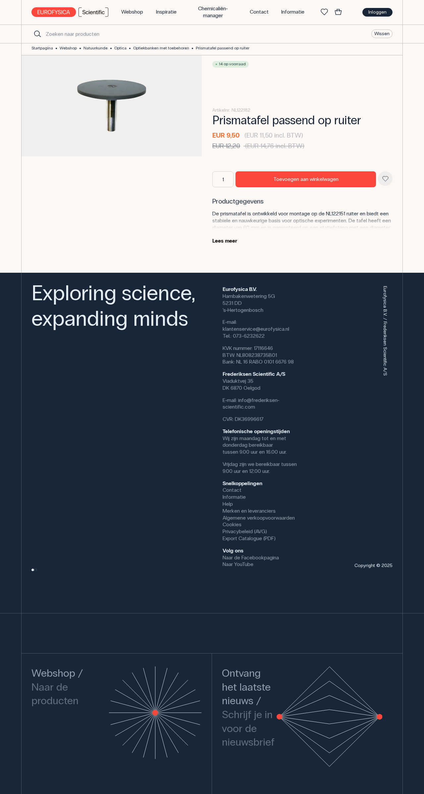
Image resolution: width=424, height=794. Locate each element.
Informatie (234, 497)
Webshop (68, 48)
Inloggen (377, 12)
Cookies (232, 524)
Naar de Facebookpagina (251, 557)
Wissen (382, 33)
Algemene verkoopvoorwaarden (259, 518)
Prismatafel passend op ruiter (222, 48)
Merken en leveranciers (249, 511)
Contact (232, 490)
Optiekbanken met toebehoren (161, 48)
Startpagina (42, 48)
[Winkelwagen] (338, 12)
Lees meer (224, 241)
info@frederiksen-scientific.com (251, 403)
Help (228, 504)
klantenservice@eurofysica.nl (256, 329)
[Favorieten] (324, 12)
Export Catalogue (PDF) (249, 538)
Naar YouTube (238, 564)
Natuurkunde (95, 48)
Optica (120, 48)
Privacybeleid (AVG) (245, 531)
